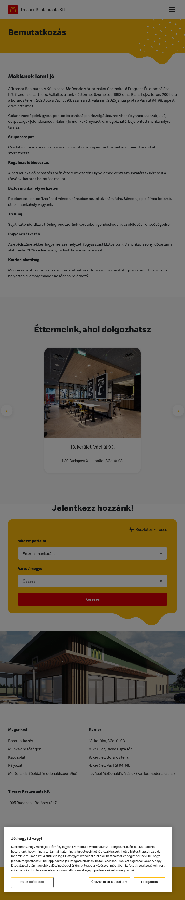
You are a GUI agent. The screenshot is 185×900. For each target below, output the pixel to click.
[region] (88, 859)
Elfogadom (149, 882)
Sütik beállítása (32, 882)
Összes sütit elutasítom (109, 882)
